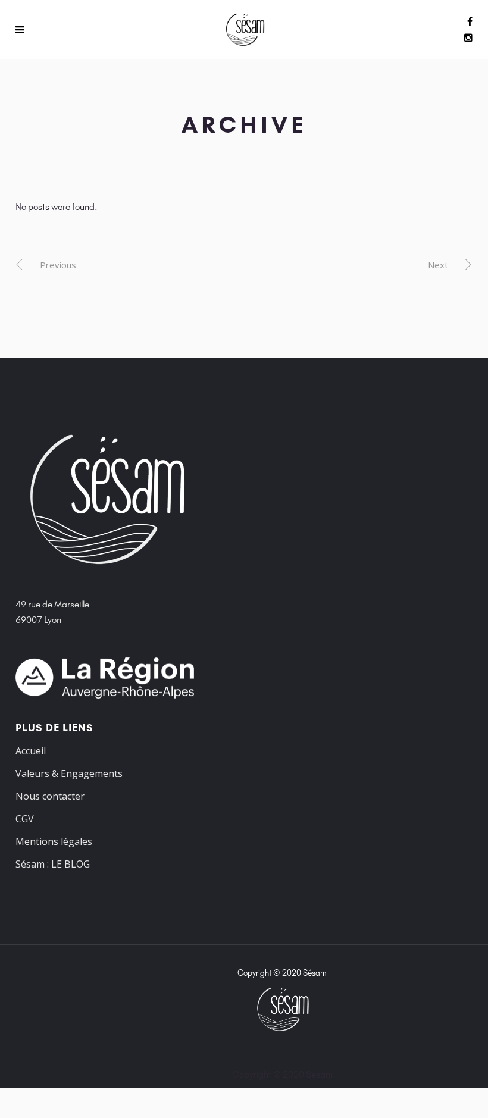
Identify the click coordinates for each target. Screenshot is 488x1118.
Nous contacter (50, 796)
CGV (24, 818)
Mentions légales (53, 841)
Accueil (30, 750)
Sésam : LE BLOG (52, 863)
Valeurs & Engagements (69, 773)
